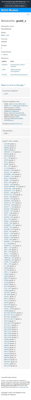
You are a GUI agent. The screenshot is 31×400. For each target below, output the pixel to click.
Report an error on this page (12, 85)
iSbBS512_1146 (9, 246)
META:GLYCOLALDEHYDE (16, 113)
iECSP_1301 (8, 227)
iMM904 (7, 148)
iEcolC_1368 (8, 213)
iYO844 (6, 290)
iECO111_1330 (9, 207)
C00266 (17, 117)
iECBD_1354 (8, 180)
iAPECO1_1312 (9, 152)
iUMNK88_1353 (9, 260)
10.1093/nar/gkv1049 (23, 387)
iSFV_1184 (8, 252)
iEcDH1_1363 (9, 184)
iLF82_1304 (8, 239)
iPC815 (6, 156)
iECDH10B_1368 (10, 188)
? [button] (24, 84)
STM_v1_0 (8, 272)
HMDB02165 (7, 111)
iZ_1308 (7, 266)
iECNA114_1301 (9, 203)
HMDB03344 (15, 111)
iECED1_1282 (9, 193)
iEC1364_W (8, 317)
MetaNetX (12, 124)
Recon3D (7, 305)
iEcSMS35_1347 (9, 225)
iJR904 (6, 268)
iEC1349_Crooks (10, 315)
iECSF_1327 (8, 223)
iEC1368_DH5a (9, 323)
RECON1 (7, 292)
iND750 (6, 154)
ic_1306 (7, 168)
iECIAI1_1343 (9, 199)
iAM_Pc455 (8, 335)
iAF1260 (7, 146)
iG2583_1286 (8, 237)
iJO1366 (7, 144)
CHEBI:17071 (8, 106)
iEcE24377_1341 (10, 190)
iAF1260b (7, 294)
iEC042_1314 (8, 172)
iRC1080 (7, 286)
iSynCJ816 (8, 327)
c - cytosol (4, 54)
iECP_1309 (8, 215)
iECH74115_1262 (10, 195)
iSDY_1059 (8, 250)
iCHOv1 (7, 296)
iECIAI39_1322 (9, 201)
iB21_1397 (8, 166)
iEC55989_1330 (9, 174)
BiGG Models (9, 10)
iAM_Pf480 (8, 329)
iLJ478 (6, 282)
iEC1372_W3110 (10, 319)
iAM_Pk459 (8, 337)
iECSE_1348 (8, 221)
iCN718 (6, 321)
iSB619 (6, 150)
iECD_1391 (8, 182)
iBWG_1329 (5, 35)
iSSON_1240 (8, 256)
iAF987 (6, 274)
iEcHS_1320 (8, 197)
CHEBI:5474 (24, 106)
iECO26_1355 (9, 209)
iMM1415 (7, 278)
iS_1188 (7, 243)
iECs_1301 (8, 219)
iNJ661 (6, 164)
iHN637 (6, 284)
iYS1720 (7, 343)
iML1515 (7, 300)
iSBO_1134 (8, 248)
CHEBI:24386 (16, 106)
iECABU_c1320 (9, 176)
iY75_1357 (8, 288)
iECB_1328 (8, 178)
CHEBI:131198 (13, 104)
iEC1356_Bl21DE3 (10, 313)
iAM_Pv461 (8, 331)
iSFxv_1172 (8, 254)
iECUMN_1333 (9, 229)
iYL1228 (7, 270)
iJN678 (6, 276)
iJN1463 (7, 341)
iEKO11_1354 (9, 233)
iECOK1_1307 (9, 211)
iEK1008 (7, 307)
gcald (6, 94)
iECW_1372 (8, 231)
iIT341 (6, 162)
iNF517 (6, 298)
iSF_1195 (7, 158)
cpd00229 (17, 108)
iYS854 (6, 311)
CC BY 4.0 (19, 124)
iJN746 (6, 160)
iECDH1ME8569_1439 (11, 186)
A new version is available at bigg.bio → (15, 6)
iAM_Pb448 (8, 333)
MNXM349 (23, 115)
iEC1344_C (8, 325)
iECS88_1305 (9, 217)
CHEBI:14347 (21, 104)
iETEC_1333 (8, 235)
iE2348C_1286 (9, 170)
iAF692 (6, 280)
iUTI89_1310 (8, 262)
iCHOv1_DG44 (9, 309)
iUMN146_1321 (9, 258)
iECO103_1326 (9, 205)
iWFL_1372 (8, 264)
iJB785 (6, 303)
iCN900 (6, 339)
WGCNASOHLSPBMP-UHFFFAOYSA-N (13, 119)
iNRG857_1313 (9, 241)
